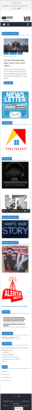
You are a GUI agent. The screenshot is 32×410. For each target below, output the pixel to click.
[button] (16, 202)
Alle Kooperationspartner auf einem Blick (14, 306)
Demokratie (13, 53)
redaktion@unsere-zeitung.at (10, 357)
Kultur (20, 53)
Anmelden (5, 371)
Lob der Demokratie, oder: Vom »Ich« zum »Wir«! (14, 63)
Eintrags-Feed (6, 374)
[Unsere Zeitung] (15, 17)
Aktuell (6, 53)
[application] (16, 202)
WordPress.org (6, 380)
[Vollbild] (28, 211)
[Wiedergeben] (4, 211)
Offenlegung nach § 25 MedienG (11, 359)
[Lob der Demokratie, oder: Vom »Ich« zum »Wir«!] (16, 45)
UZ (15, 56)
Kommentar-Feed (7, 377)
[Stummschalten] (25, 211)
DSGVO (4, 361)
